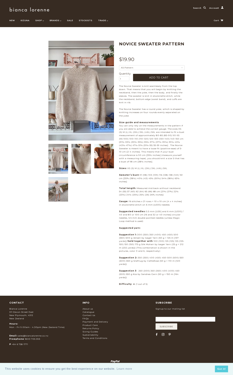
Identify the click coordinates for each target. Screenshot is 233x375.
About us (88, 308)
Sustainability (90, 335)
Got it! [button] (221, 368)
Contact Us (89, 315)
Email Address (172, 314)
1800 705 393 (32, 339)
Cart (217, 20)
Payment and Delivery (95, 321)
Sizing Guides (90, 331)
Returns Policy (91, 328)
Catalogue (88, 312)
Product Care (90, 325)
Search (197, 8)
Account (214, 8)
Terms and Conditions (95, 338)
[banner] (29, 9)
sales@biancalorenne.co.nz (33, 335)
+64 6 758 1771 (20, 344)
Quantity (124, 73)
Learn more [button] (124, 368)
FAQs (86, 318)
